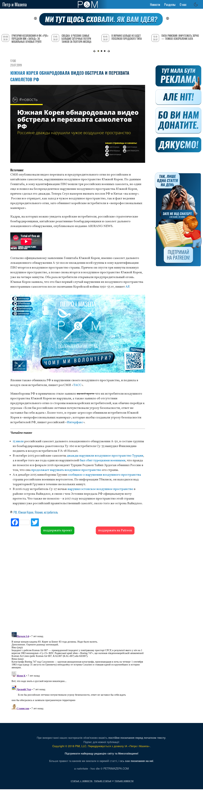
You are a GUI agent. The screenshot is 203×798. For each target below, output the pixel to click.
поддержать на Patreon (115, 530)
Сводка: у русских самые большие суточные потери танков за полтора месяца (76, 39)
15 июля (18, 441)
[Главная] (88, 4)
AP (127, 287)
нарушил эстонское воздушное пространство (100, 489)
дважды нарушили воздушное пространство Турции (105, 456)
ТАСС (77, 385)
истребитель (51, 512)
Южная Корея (25, 512)
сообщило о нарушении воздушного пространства (104, 475)
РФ (15, 512)
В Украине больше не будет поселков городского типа (126, 37)
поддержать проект (57, 530)
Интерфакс (75, 422)
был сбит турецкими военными (102, 460)
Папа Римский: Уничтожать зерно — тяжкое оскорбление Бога (180, 37)
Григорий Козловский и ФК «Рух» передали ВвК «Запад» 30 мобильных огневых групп (30, 39)
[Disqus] (77, 583)
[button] (94, 51)
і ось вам (136, 761)
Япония (39, 512)
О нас (183, 4)
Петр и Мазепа (14, 4)
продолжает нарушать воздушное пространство (66, 470)
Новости (155, 4)
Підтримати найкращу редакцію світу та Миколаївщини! (101, 753)
